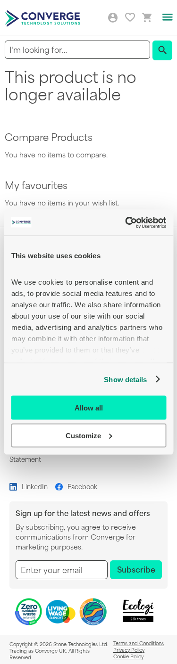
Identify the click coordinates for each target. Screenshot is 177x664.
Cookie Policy (128, 656)
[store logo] (44, 18)
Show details (125, 379)
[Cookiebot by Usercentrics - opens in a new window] (126, 222)
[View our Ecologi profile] (137, 610)
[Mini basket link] (147, 17)
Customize (83, 435)
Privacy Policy (128, 649)
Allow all (89, 408)
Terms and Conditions (138, 643)
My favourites (130, 17)
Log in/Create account (112, 18)
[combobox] (77, 50)
